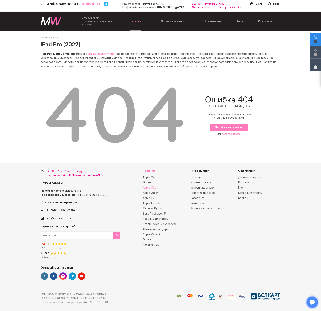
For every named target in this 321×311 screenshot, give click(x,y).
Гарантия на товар (203, 192)
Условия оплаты (201, 182)
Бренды (243, 197)
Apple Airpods (151, 203)
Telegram (72, 276)
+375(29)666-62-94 (61, 210)
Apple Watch (150, 192)
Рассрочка (197, 197)
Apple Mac (149, 177)
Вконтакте (44, 276)
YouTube (81, 276)
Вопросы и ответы (250, 192)
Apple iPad (149, 187)
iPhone (147, 182)
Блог (241, 187)
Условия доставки (202, 187)
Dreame (148, 239)
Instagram (63, 276)
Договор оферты (249, 177)
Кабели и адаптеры (155, 218)
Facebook (53, 276)
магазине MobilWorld (101, 53)
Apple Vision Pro (153, 234)
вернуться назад (231, 133)
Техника (149, 170)
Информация (200, 170)
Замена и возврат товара (207, 208)
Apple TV (149, 197)
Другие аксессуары (156, 229)
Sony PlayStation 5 (154, 213)
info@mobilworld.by (59, 218)
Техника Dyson (152, 208)
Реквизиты (197, 203)
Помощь (196, 177)
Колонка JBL (151, 244)
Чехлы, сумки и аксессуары (161, 223)
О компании (246, 170)
